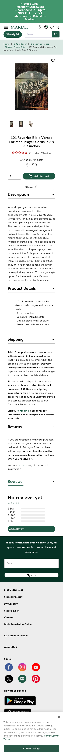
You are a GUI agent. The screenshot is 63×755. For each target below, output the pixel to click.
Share (29, 187)
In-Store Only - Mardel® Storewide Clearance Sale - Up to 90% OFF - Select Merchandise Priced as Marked (30, 11)
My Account (11, 603)
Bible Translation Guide (18, 624)
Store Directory (13, 596)
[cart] (57, 27)
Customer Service (14, 635)
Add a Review (16, 528)
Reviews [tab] (15, 481)
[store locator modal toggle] (40, 27)
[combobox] (38, 34)
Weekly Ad (12, 34)
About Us (9, 647)
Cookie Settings (31, 748)
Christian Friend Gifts (15, 47)
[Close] (59, 717)
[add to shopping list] (53, 60)
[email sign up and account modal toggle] (46, 27)
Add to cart (41, 176)
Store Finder (11, 610)
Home (7, 44)
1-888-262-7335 (13, 589)
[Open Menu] (6, 27)
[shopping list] (52, 27)
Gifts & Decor (20, 44)
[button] (31, 194)
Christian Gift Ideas (39, 44)
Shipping (23, 410)
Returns (22, 465)
